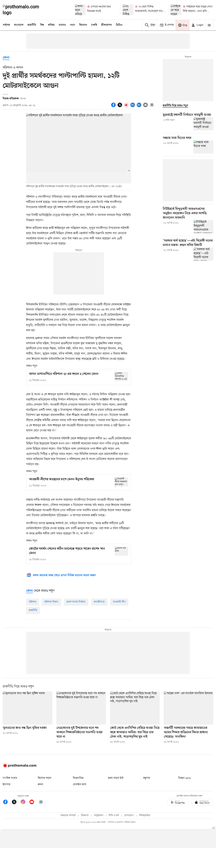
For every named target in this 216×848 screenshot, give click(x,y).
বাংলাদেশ (18, 25)
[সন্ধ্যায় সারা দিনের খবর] (203, 147)
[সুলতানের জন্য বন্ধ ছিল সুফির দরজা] (27, 708)
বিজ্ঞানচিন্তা (78, 778)
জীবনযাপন (106, 25)
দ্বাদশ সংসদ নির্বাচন (76, 602)
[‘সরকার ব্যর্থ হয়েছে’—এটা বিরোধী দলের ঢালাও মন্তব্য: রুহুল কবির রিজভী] (203, 254)
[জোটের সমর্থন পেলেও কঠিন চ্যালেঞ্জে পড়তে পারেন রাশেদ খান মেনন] (121, 551)
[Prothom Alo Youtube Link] (33, 802)
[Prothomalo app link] (178, 803)
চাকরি (94, 25)
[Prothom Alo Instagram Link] (24, 802)
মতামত (62, 25)
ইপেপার (6, 784)
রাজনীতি (32, 25)
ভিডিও (119, 25)
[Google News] (41, 802)
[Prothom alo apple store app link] (202, 803)
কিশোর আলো (44, 778)
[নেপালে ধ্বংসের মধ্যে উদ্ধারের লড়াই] (80, 9)
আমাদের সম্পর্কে (68, 815)
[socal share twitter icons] (120, 107)
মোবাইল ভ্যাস (79, 784)
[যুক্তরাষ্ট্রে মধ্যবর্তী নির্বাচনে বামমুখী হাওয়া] (203, 123)
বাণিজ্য (51, 25)
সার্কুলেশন (98, 815)
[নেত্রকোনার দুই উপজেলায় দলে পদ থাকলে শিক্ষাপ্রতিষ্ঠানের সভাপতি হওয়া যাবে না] (81, 708)
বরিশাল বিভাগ (51, 602)
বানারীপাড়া (99, 602)
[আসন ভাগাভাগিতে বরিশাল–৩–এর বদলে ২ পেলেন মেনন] (121, 376)
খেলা (72, 25)
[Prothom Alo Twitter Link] (15, 802)
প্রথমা (40, 784)
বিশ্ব (42, 25)
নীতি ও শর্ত (114, 815)
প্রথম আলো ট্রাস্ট (115, 778)
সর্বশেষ (6, 25)
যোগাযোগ (129, 815)
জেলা (6, 58)
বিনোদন (83, 25)
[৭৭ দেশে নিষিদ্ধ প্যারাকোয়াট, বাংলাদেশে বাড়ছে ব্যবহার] (128, 9)
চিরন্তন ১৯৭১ (184, 778)
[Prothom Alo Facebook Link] (7, 802)
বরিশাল (32, 602)
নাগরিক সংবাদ (10, 778)
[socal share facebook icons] (114, 107)
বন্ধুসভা (146, 778)
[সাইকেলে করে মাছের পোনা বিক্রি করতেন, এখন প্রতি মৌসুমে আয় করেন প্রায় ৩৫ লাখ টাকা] (176, 9)
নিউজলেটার (144, 815)
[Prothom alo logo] (19, 767)
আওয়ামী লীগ (119, 602)
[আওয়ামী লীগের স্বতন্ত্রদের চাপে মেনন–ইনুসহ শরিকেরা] (121, 481)
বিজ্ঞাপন (85, 815)
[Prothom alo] (25, 9)
